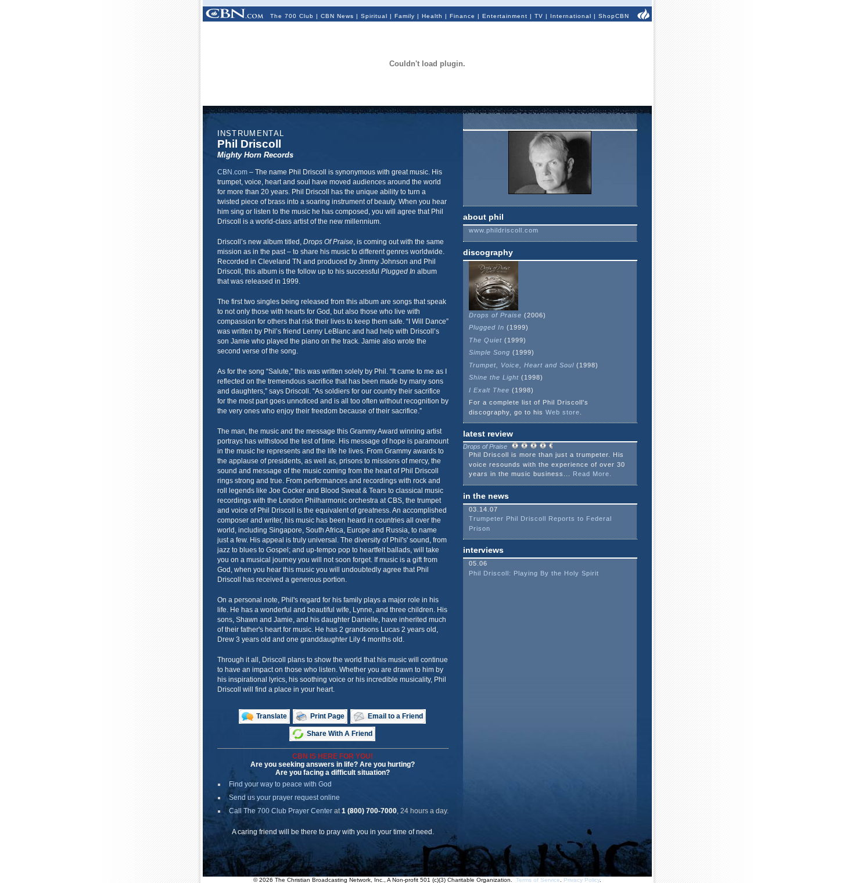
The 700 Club (292, 16)
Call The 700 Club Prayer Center (280, 811)
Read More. (592, 473)
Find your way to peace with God (280, 784)
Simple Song (489, 352)
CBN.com (232, 172)
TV (538, 16)
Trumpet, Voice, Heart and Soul (521, 365)
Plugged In (486, 327)
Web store (561, 412)
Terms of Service (538, 880)
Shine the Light (494, 377)
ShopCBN (613, 16)
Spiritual (374, 16)
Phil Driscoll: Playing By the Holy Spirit (534, 573)
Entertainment (505, 16)
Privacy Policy (582, 880)
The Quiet (485, 340)
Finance (462, 16)
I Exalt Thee (489, 390)
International (570, 16)
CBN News (337, 16)
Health (432, 16)
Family (404, 16)
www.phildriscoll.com (504, 230)
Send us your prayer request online (284, 797)
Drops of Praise (495, 315)
